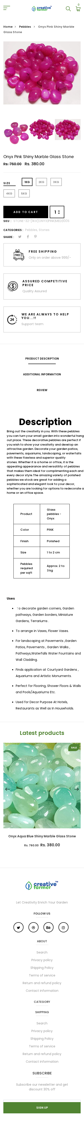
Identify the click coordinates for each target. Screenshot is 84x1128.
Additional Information (42, 374)
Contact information (42, 990)
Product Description (42, 358)
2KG (41, 182)
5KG (24, 193)
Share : (8, 237)
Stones (44, 230)
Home (8, 27)
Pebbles (25, 27)
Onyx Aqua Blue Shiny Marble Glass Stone (42, 836)
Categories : (13, 230)
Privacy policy (42, 960)
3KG (56, 182)
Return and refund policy (42, 983)
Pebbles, (32, 230)
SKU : (7, 221)
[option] (42, 72)
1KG (27, 182)
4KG (9, 193)
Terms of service (42, 975)
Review (42, 390)
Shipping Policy (42, 967)
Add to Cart (25, 212)
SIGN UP (42, 1108)
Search (42, 952)
